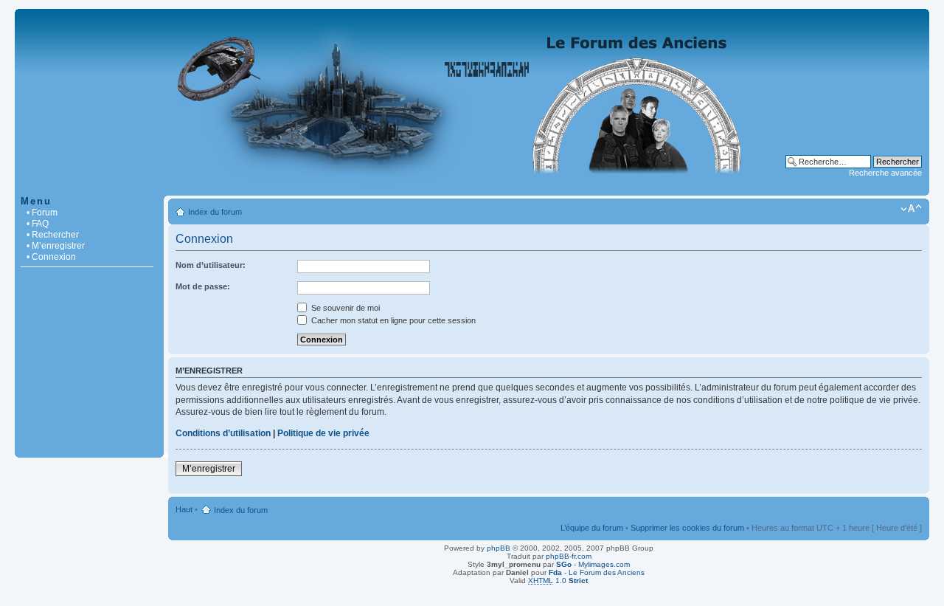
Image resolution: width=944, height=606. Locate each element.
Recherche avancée (885, 172)
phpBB (498, 548)
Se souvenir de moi (344, 307)
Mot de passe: (203, 286)
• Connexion (51, 257)
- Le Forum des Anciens (597, 572)
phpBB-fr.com (568, 556)
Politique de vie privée (323, 433)
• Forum (42, 212)
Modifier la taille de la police (911, 209)
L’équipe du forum (591, 527)
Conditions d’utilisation (223, 433)
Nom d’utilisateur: (211, 265)
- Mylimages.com (593, 564)
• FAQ (38, 223)
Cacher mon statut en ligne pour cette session (392, 320)
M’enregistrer (208, 469)
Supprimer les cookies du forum (687, 527)
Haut (184, 509)
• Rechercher (53, 235)
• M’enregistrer (56, 246)
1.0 (558, 580)
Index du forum (215, 211)
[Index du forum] (472, 188)
